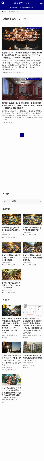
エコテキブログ (22, 3)
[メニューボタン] (41, 3)
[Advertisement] (22, 166)
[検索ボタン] (3, 3)
